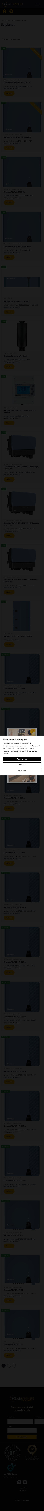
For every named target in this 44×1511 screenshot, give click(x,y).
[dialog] (22, 755)
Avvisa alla (22, 770)
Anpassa (22, 765)
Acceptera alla (22, 759)
